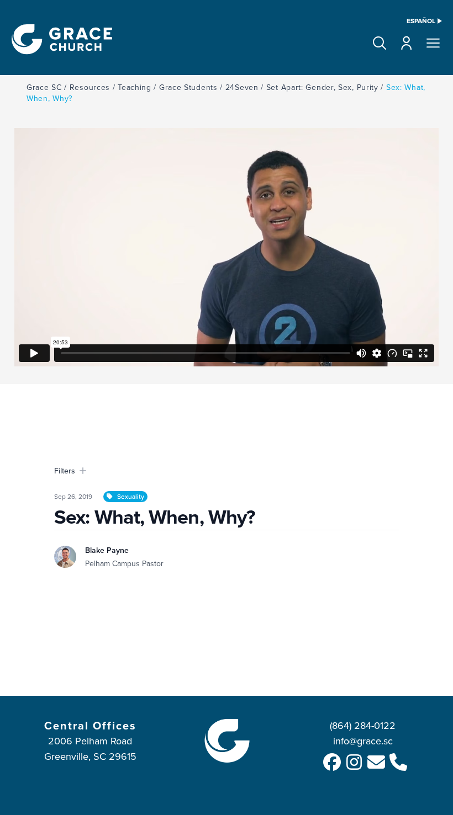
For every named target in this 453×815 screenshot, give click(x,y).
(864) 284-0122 (363, 725)
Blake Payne (107, 550)
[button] (379, 43)
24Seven (242, 87)
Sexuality (130, 496)
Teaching (134, 87)
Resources (90, 87)
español (421, 21)
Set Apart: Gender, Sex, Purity (322, 87)
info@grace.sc (363, 741)
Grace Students (188, 87)
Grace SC (44, 87)
